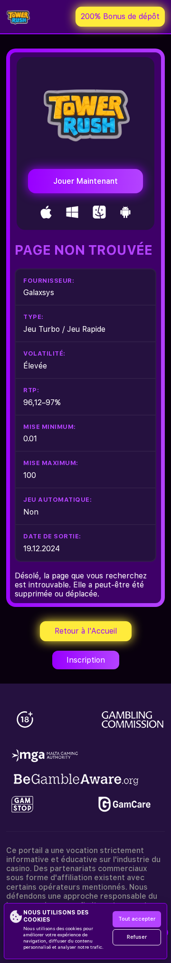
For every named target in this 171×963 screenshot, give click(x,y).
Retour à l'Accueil (86, 630)
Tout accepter (136, 919)
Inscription (85, 660)
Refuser (137, 937)
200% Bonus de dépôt (120, 16)
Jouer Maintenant (85, 181)
